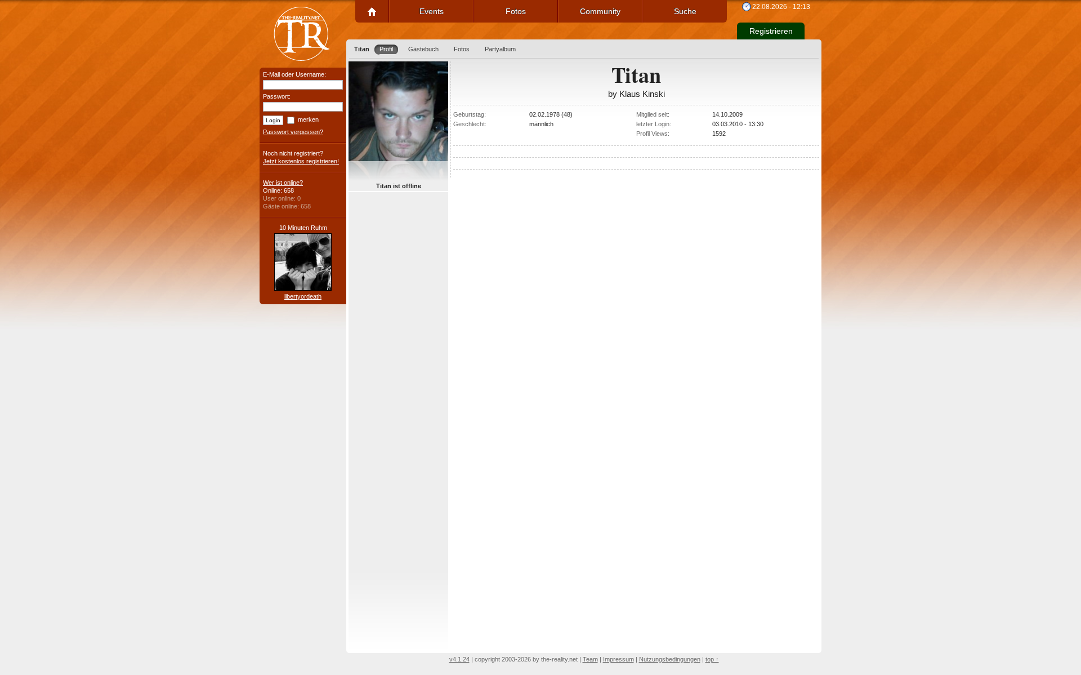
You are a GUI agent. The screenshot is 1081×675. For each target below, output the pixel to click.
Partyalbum (500, 49)
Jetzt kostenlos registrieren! (301, 161)
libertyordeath (302, 296)
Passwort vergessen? (293, 131)
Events (431, 11)
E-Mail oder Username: (294, 74)
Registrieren (771, 30)
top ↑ (712, 659)
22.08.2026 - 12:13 (781, 7)
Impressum (618, 659)
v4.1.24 (459, 659)
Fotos (516, 11)
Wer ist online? (283, 182)
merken (308, 119)
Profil (386, 49)
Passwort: (277, 96)
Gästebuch (423, 49)
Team (590, 659)
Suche (685, 11)
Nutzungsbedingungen (669, 659)
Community (600, 11)
